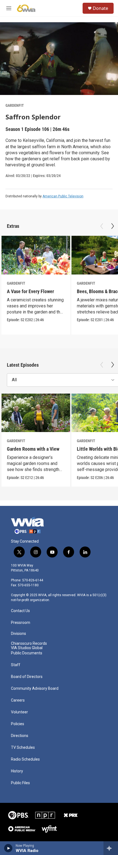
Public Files (20, 783)
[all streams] (110, 848)
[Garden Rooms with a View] (35, 413)
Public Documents (26, 653)
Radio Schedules (25, 759)
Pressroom (20, 623)
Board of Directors (27, 677)
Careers (18, 700)
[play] (8, 848)
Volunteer (19, 712)
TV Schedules (23, 747)
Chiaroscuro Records (29, 643)
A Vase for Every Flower (30, 291)
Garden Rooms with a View (33, 449)
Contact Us (20, 611)
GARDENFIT (14, 105)
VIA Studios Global (27, 648)
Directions (19, 736)
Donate (100, 8)
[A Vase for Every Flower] (35, 255)
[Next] (112, 226)
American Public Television (63, 196)
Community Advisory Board (34, 688)
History (17, 771)
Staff (15, 665)
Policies (17, 724)
